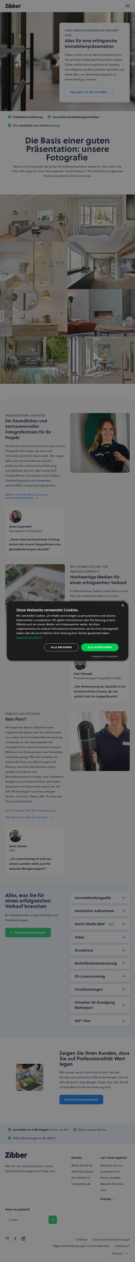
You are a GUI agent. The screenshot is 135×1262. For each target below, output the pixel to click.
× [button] (122, 605)
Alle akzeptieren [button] (100, 647)
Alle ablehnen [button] (61, 647)
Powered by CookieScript (105, 656)
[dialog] (67, 631)
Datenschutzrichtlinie (29, 637)
